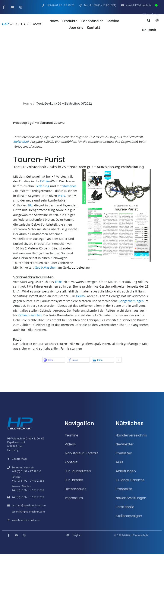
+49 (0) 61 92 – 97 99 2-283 (28, 490)
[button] (97, 5)
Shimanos (69, 186)
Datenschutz (75, 489)
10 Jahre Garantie (130, 480)
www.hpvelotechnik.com (26, 520)
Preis (61, 196)
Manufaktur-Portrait (81, 453)
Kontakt (71, 462)
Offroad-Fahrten (30, 315)
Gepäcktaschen (46, 267)
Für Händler (74, 480)
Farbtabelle (125, 506)
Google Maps (20, 459)
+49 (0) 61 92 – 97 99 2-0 (26, 471)
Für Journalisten (78, 471)
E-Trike (45, 181)
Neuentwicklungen (131, 497)
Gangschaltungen (131, 301)
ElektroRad (21, 142)
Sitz (30, 205)
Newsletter (125, 444)
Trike (58, 282)
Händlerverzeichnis (131, 435)
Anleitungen (126, 471)
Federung (42, 186)
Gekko (80, 296)
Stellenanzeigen (129, 515)
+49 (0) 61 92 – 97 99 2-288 (28, 480)
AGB (119, 462)
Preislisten (124, 453)
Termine (71, 435)
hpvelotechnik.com (34, 505)
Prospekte (124, 489)
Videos (70, 444)
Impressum (74, 497)
